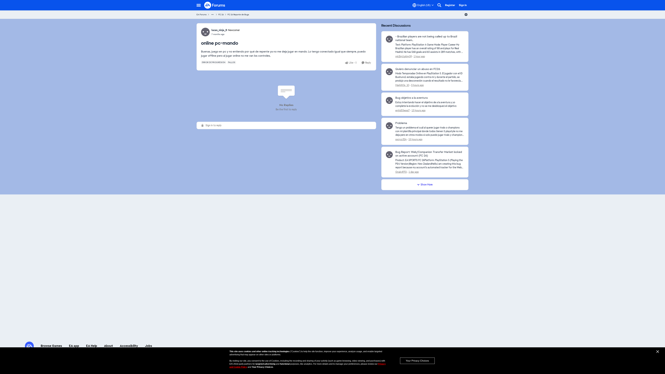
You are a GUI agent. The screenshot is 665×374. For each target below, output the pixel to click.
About (108, 346)
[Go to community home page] (214, 5)
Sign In (463, 5)
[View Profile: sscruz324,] (389, 125)
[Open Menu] (466, 14)
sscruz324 (401, 139)
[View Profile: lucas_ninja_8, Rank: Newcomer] (205, 32)
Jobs (148, 346)
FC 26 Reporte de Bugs (238, 14)
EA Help (91, 346)
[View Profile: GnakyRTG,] (389, 154)
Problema (401, 123)
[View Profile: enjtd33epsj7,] (389, 100)
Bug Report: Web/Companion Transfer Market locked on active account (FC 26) (428, 153)
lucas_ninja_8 (219, 30)
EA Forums (202, 14)
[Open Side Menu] (198, 5)
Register (450, 5)
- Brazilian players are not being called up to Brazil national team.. (426, 38)
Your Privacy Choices (417, 360)
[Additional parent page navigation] (212, 14)
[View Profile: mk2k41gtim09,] (389, 39)
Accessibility (129, 346)
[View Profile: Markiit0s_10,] (389, 71)
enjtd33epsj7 (402, 110)
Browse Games (51, 346)
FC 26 (221, 14)
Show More (427, 184)
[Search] (439, 5)
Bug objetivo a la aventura (411, 98)
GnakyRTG (401, 171)
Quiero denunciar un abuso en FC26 (417, 69)
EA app (74, 346)
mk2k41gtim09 (403, 56)
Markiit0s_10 (402, 85)
